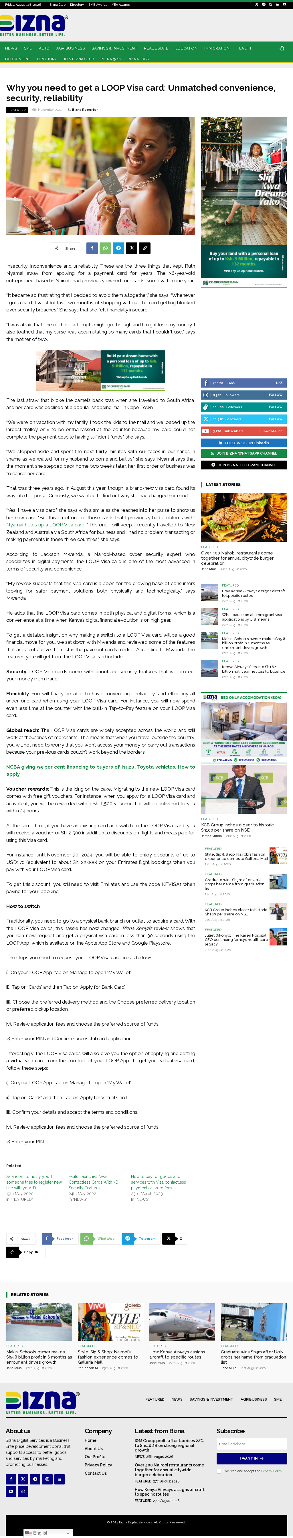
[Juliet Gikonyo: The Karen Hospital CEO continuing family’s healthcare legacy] (278, 936)
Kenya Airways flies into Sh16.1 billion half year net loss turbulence (254, 669)
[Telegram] (263, 4)
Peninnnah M (88, 1368)
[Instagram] (270, 4)
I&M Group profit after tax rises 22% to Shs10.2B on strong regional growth (169, 1445)
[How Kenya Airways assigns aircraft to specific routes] (209, 592)
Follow (276, 395)
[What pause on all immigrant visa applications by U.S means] (209, 616)
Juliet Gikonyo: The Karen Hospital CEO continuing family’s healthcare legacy (236, 939)
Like (279, 383)
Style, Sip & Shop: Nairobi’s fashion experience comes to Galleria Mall (236, 856)
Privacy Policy (271, 1471)
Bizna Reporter (85, 110)
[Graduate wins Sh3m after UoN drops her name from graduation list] (278, 881)
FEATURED (17, 109)
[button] (281, 48)
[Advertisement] (244, 334)
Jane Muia (209, 569)
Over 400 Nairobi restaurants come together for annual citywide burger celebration (237, 558)
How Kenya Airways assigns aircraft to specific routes (177, 1354)
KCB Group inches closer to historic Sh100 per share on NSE (237, 827)
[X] (131, 248)
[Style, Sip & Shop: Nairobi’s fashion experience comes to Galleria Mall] (278, 855)
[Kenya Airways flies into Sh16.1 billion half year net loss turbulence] (209, 668)
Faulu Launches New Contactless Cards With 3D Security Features (93, 1182)
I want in (249, 1458)
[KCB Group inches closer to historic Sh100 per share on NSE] (244, 789)
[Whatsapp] (23, 1491)
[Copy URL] (145, 248)
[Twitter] (257, 4)
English (40, 1533)
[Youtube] (284, 4)
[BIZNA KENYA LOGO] (41, 25)
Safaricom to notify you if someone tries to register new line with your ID (34, 1182)
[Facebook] (250, 4)
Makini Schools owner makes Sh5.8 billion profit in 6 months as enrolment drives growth (253, 643)
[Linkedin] (277, 4)
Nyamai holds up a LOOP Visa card (45, 525)
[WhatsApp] (105, 248)
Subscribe (273, 431)
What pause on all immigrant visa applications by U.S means (252, 617)
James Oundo (211, 836)
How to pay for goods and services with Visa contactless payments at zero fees (158, 1182)
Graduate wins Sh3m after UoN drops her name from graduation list (234, 884)
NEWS (140, 1457)
